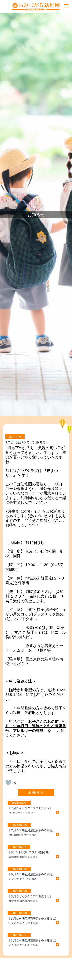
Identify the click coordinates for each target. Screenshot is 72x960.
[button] (66, 6)
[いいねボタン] (8, 782)
